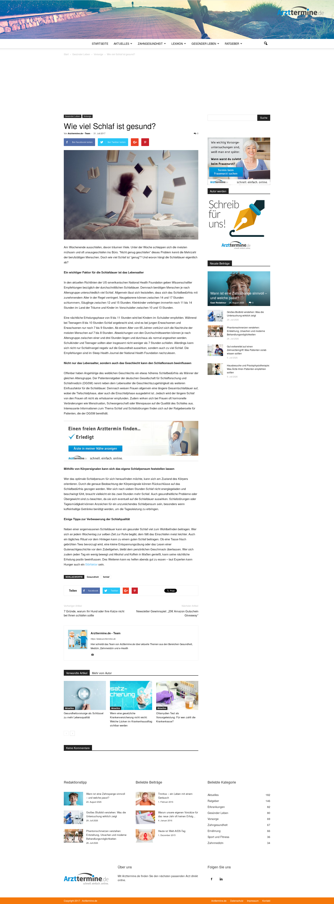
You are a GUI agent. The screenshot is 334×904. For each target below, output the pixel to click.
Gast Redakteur (218, 302)
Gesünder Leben (204, 44)
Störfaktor (91, 564)
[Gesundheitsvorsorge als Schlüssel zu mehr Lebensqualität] (85, 695)
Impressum (253, 900)
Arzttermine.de (219, 900)
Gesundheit (93, 576)
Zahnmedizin (215, 843)
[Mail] (94, 654)
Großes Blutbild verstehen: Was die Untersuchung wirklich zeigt (245, 313)
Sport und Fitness (218, 837)
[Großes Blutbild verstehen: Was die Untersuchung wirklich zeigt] (215, 315)
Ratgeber (232, 44)
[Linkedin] (221, 879)
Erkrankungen (216, 807)
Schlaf (106, 576)
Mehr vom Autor (102, 673)
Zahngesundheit (150, 44)
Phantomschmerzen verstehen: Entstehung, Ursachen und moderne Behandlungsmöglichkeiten (246, 331)
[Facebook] (211, 879)
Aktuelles (121, 44)
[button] (265, 43)
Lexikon (177, 44)
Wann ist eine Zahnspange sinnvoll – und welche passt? (238, 295)
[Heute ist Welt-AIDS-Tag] (145, 836)
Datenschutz (236, 900)
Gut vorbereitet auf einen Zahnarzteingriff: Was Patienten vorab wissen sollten (246, 350)
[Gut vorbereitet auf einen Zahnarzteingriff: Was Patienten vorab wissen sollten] (215, 350)
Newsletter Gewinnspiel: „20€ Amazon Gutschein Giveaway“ (167, 613)
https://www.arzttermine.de (103, 638)
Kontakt (266, 900)
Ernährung (214, 831)
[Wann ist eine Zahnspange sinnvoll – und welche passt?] (239, 288)
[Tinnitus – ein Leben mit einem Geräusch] (145, 798)
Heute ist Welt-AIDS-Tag (171, 831)
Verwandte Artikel (76, 673)
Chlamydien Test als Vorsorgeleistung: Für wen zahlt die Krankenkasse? (175, 717)
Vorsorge (87, 116)
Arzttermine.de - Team (79, 133)
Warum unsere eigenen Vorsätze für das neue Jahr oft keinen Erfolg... (178, 814)
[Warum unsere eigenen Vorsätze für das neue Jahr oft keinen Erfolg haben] (145, 817)
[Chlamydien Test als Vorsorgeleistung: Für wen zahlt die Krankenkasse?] (177, 695)
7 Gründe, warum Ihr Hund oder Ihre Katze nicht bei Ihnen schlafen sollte (94, 613)
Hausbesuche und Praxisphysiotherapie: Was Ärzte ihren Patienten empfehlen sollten (248, 369)
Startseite (100, 44)
